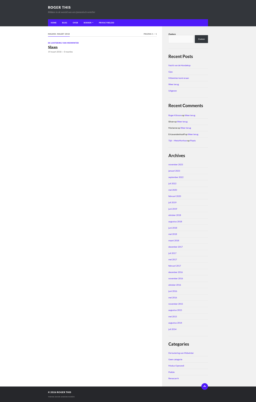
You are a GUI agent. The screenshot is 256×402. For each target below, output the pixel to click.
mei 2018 (172, 234)
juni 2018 (172, 227)
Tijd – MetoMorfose (177, 140)
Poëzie (171, 372)
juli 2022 (172, 183)
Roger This (59, 7)
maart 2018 (173, 240)
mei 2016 (172, 297)
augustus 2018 (175, 221)
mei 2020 (172, 190)
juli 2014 (172, 329)
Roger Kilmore (175, 115)
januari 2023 (174, 170)
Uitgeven (172, 90)
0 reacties (68, 52)
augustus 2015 (175, 310)
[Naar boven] (204, 386)
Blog (64, 23)
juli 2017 (172, 253)
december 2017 (175, 246)
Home (54, 23)
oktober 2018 (174, 215)
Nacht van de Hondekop (179, 65)
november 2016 (175, 278)
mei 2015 (172, 316)
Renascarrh (173, 378)
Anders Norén (68, 397)
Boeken (87, 23)
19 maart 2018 (54, 52)
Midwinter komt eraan (178, 78)
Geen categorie (175, 359)
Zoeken (172, 34)
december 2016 (175, 272)
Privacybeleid (106, 23)
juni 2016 (172, 291)
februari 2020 (174, 196)
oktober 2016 (174, 284)
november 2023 (175, 164)
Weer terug (173, 84)
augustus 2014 (175, 322)
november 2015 (175, 303)
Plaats (193, 140)
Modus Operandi (176, 365)
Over (75, 23)
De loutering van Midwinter (63, 43)
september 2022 (175, 177)
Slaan (53, 47)
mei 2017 (172, 259)
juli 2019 (172, 202)
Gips (170, 71)
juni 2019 (172, 208)
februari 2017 (174, 265)
